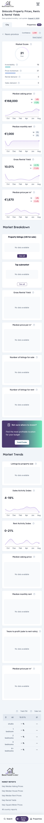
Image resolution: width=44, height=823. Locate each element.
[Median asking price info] (34, 93)
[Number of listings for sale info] (36, 357)
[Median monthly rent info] (34, 126)
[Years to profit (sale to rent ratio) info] (39, 631)
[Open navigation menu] (38, 4)
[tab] (7, 24)
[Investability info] (16, 64)
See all (22, 256)
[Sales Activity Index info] (33, 490)
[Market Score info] (30, 44)
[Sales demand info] (18, 82)
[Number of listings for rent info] (36, 389)
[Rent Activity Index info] (33, 523)
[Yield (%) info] (17, 711)
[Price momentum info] (20, 70)
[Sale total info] (31, 711)
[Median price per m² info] (34, 192)
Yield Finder (22, 442)
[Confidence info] (39, 32)
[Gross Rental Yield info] (33, 159)
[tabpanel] (22, 369)
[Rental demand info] (19, 76)
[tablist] (12, 24)
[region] (22, 425)
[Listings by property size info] (35, 463)
